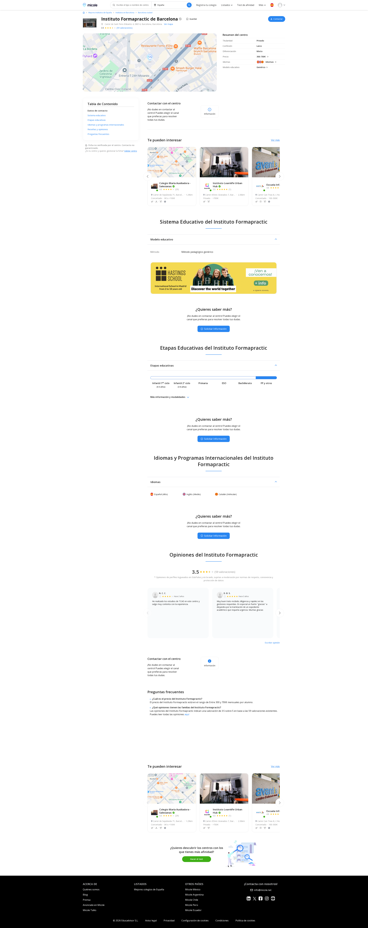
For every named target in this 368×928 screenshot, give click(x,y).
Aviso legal (151, 920)
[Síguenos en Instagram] (267, 898)
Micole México (192, 889)
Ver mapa (168, 24)
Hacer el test (196, 859)
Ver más (275, 140)
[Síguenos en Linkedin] (249, 898)
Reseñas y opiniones (98, 129)
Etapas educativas (97, 119)
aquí (187, 714)
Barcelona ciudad (145, 13)
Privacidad (169, 920)
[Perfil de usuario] (281, 5)
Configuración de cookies (195, 920)
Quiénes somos (91, 889)
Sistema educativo (97, 115)
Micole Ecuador (193, 910)
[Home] (84, 13)
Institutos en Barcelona (125, 13)
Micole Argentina (194, 894)
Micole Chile (191, 899)
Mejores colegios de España (149, 889)
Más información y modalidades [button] (167, 397)
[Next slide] (279, 176)
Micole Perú (191, 905)
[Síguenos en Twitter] (254, 898)
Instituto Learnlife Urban (227, 184)
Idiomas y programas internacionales (106, 124)
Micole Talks (89, 910)
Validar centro (130, 151)
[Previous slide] (147, 176)
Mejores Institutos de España (100, 13)
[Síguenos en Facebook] (260, 898)
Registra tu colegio (206, 5)
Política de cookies (245, 920)
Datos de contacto (98, 110)
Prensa (86, 899)
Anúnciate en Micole (94, 905)
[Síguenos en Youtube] (273, 898)
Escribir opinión (272, 642)
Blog (85, 894)
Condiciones (222, 920)
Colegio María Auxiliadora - (175, 184)
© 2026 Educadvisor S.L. (125, 920)
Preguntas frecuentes (98, 134)
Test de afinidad (245, 5)
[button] (272, 5)
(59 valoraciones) (125, 27)
